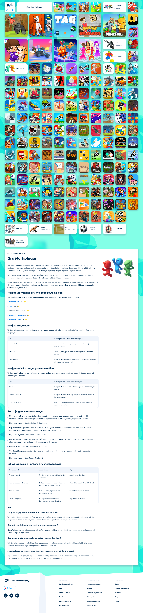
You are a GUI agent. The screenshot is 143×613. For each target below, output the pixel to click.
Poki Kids (118, 593)
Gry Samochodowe (66, 584)
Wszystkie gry (64, 605)
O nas (117, 584)
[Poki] (10, 5)
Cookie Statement (93, 601)
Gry (8, 253)
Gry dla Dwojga (64, 593)
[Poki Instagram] (11, 596)
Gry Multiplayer (19, 253)
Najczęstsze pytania (94, 584)
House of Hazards (16, 315)
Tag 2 (11, 306)
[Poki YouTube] (17, 596)
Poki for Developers (122, 588)
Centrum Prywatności (94, 593)
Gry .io (61, 588)
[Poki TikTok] (6, 596)
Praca (117, 601)
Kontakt (90, 588)
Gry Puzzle (63, 597)
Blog (116, 597)
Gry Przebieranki (65, 601)
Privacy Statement (93, 597)
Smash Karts (14, 302)
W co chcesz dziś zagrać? (12, 10)
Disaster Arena (15, 320)
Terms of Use (91, 605)
